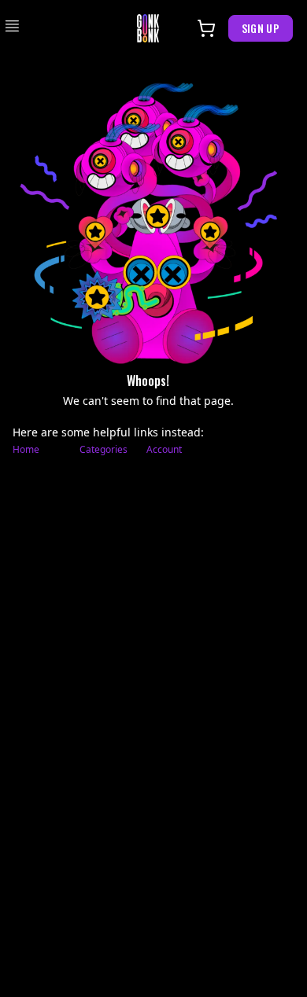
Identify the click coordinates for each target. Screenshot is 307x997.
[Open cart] (206, 28)
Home (26, 449)
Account (164, 449)
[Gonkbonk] (148, 28)
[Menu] (12, 26)
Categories (104, 449)
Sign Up (260, 28)
